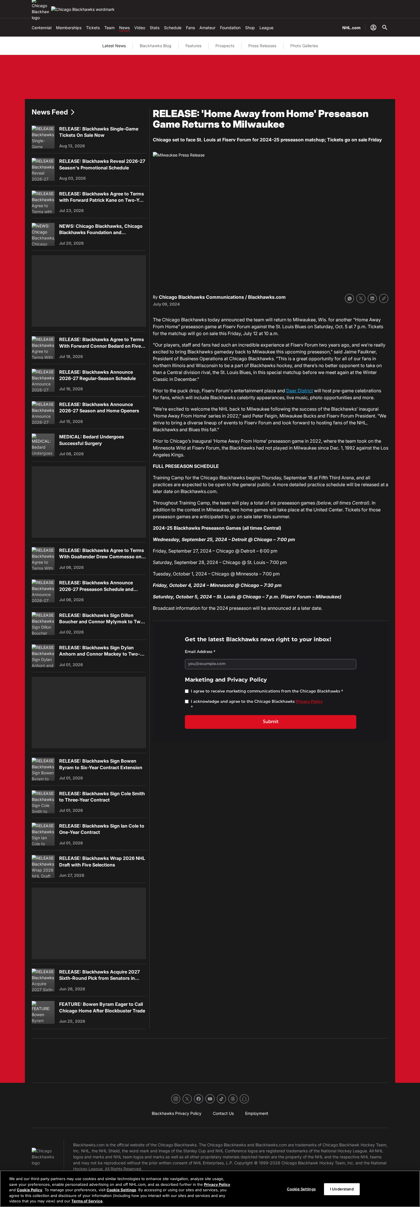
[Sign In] (373, 27)
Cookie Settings (121, 1190)
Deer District (299, 390)
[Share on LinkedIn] (372, 298)
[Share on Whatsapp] (349, 298)
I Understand (342, 1189)
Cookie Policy (29, 1190)
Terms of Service (87, 1201)
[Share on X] (360, 298)
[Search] (384, 27)
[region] (210, 1188)
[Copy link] (383, 298)
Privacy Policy (217, 1184)
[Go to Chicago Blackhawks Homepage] (83, 9)
